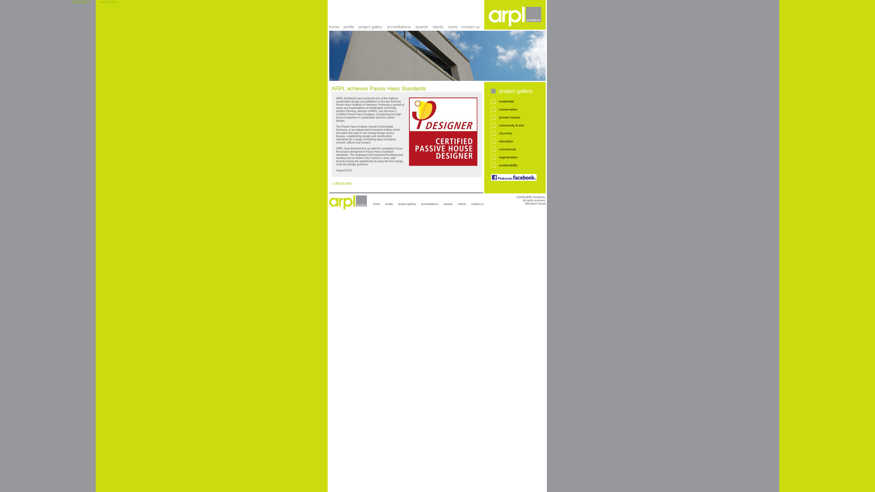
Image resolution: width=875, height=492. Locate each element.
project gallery (370, 15)
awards (421, 15)
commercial (507, 149)
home (335, 15)
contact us (477, 204)
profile (348, 15)
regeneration (508, 157)
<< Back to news (342, 183)
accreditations (399, 15)
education (506, 141)
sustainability (508, 165)
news (452, 15)
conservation (508, 109)
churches (505, 133)
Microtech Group (535, 203)
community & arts (511, 125)
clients (438, 15)
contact (471, 15)
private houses (509, 117)
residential (506, 101)
